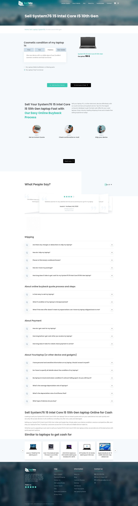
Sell (31, 29)
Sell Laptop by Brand (80, 491)
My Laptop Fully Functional (34, 70)
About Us (91, 3)
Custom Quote (58, 486)
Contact (109, 3)
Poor (28, 50)
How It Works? (58, 474)
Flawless (50, 50)
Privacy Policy (58, 494)
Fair (39, 50)
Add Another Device (58, 85)
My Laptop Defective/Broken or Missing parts (40, 67)
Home (27, 29)
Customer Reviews (79, 480)
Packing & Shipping (59, 477)
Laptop (35, 29)
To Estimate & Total (80, 85)
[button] (28, 203)
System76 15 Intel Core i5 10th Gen (90, 54)
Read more (68, 161)
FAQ (84, 3)
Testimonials (100, 3)
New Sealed (61, 50)
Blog (75, 477)
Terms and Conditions (60, 491)
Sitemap (76, 483)
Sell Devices (77, 486)
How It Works (76, 3)
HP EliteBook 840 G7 (69, 209)
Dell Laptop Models (59, 483)
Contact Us (57, 480)
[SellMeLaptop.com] (25, 5)
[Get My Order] (118, 3)
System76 (42, 29)
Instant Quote (65, 3)
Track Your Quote (79, 488)
